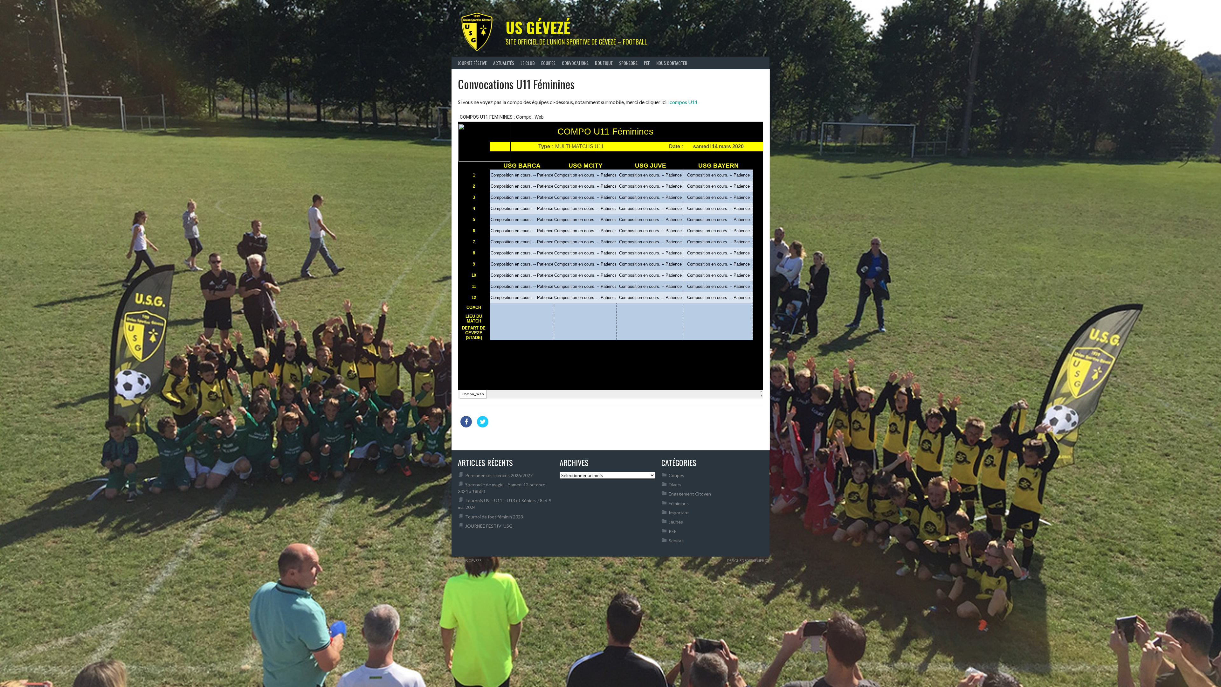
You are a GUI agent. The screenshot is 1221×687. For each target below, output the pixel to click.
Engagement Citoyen (690, 493)
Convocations (575, 62)
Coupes (676, 475)
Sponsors (628, 62)
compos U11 (684, 102)
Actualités (503, 62)
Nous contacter (671, 62)
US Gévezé (538, 27)
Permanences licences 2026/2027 (499, 475)
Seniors (676, 540)
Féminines (679, 503)
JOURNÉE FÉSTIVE (472, 62)
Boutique (604, 62)
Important (679, 512)
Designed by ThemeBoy (748, 561)
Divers (675, 484)
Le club (528, 62)
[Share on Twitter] (482, 425)
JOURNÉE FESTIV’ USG (489, 526)
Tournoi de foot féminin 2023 (494, 516)
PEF (647, 62)
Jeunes (676, 521)
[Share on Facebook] (466, 425)
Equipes (548, 62)
